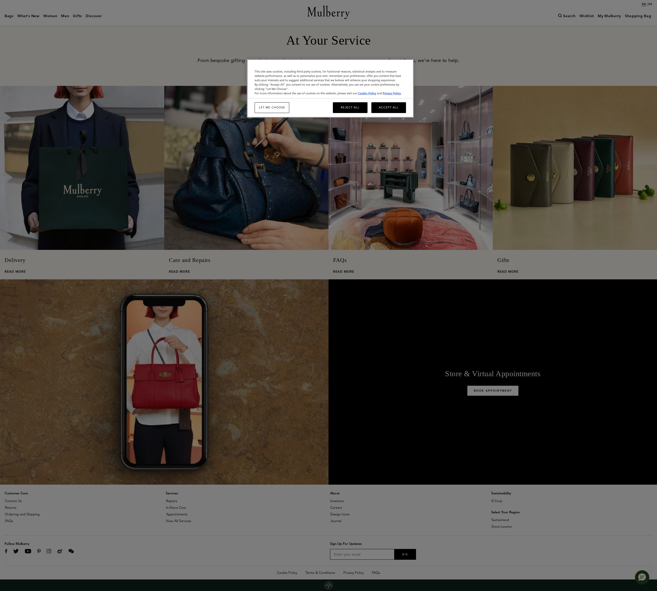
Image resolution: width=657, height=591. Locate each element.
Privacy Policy (392, 93)
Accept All (389, 107)
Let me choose (272, 107)
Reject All (350, 107)
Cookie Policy (367, 93)
